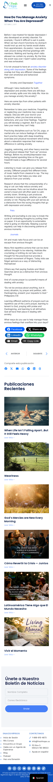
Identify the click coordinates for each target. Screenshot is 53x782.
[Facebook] (10, 768)
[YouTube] (24, 768)
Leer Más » (9, 437)
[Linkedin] (34, 768)
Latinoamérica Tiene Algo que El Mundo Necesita (26, 606)
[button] (25, 5)
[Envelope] (39, 768)
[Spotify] (29, 768)
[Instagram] (14, 768)
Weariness (11, 476)
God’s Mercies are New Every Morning (23, 519)
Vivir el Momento (15, 651)
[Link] (44, 768)
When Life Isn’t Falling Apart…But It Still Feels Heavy (26, 431)
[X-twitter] (19, 768)
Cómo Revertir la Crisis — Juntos (26, 563)
